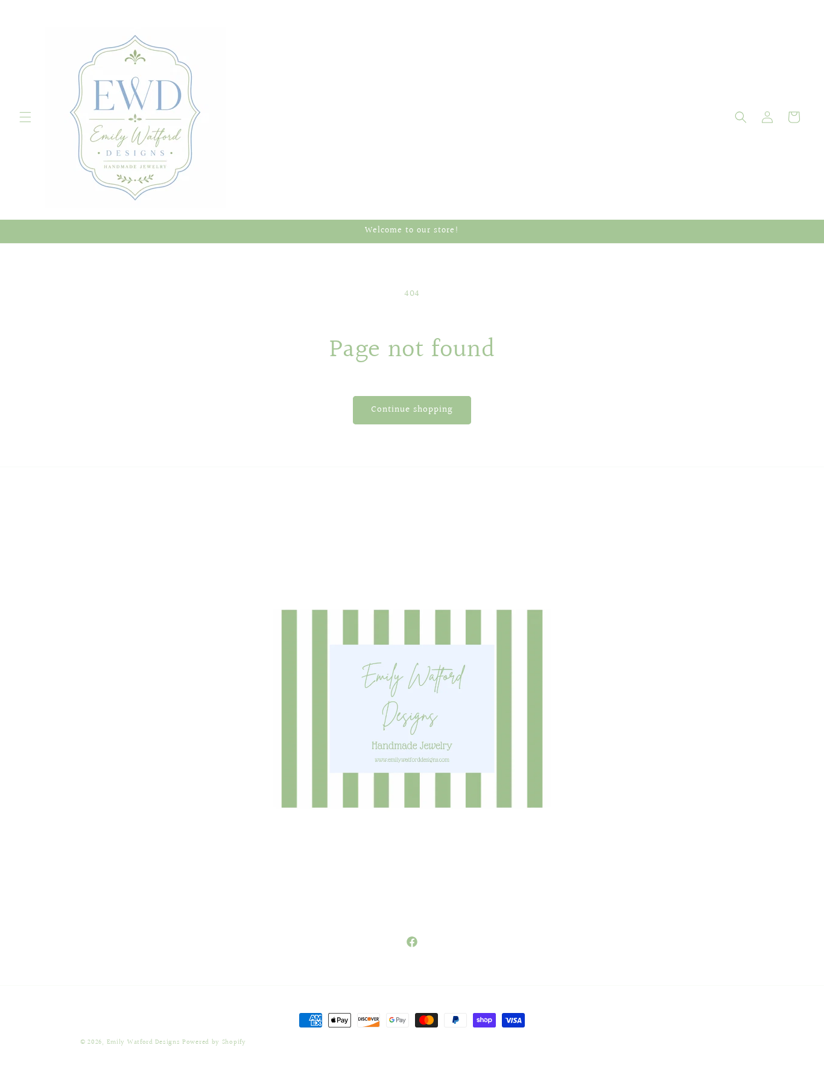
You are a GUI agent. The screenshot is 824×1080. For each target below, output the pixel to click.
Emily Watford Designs (143, 1042)
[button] (25, 117)
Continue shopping (412, 410)
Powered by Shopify (214, 1042)
